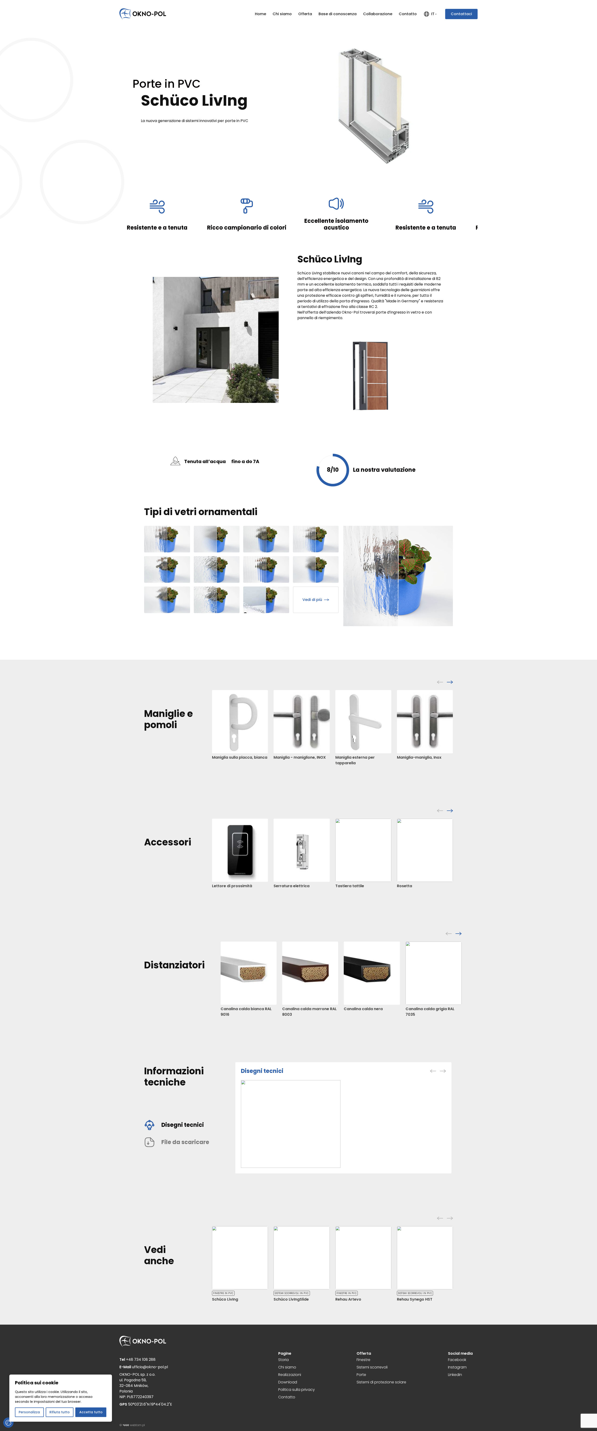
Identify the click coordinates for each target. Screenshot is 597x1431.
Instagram (457, 1367)
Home (260, 14)
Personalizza (29, 1412)
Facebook (457, 1359)
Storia (283, 1359)
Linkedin (455, 1374)
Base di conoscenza (338, 14)
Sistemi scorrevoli (372, 1367)
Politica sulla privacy (296, 1389)
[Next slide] (450, 682)
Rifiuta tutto (59, 1412)
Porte (361, 1374)
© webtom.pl (132, 1425)
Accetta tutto (91, 1412)
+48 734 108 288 (137, 1359)
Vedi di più (312, 599)
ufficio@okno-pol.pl (143, 1367)
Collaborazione (377, 14)
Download (287, 1382)
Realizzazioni (289, 1374)
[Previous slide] (440, 682)
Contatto (408, 14)
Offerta (305, 14)
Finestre (363, 1359)
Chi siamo (282, 14)
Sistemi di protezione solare (381, 1382)
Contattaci (461, 14)
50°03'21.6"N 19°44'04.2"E (145, 1404)
